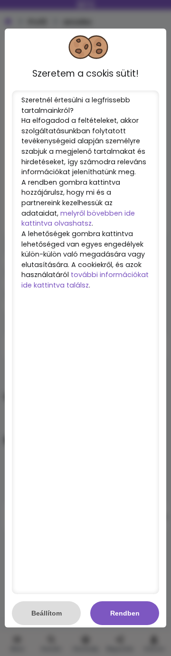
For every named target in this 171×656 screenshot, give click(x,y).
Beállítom (46, 613)
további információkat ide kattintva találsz (85, 280)
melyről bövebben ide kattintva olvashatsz (78, 219)
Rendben (125, 613)
